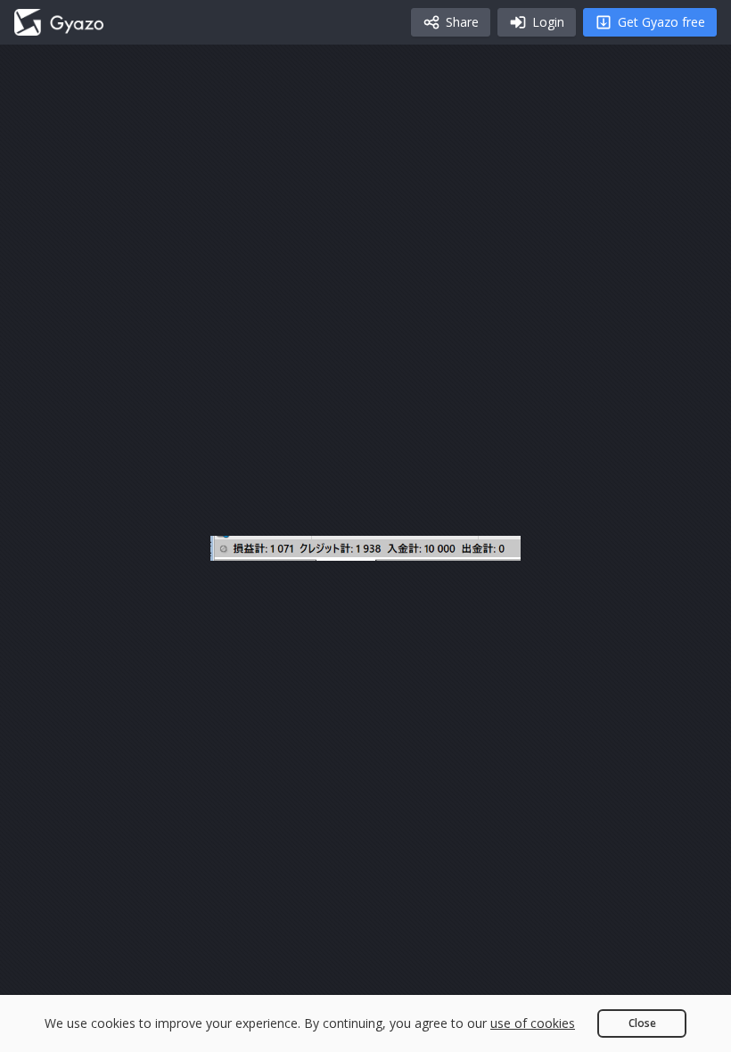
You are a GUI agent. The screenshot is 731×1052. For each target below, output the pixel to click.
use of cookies (532, 1023)
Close (642, 1023)
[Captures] (58, 22)
